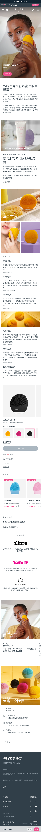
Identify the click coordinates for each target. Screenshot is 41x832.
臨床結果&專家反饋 (11, 527)
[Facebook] (36, 801)
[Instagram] (30, 801)
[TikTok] (30, 816)
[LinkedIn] (30, 811)
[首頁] (20, 10)
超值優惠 (35, 5)
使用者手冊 (6, 467)
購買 (36, 829)
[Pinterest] (36, 811)
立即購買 (7, 73)
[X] (30, 806)
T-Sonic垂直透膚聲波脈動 (14, 522)
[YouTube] (36, 806)
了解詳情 (6, 182)
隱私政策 (29, 780)
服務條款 (35, 780)
